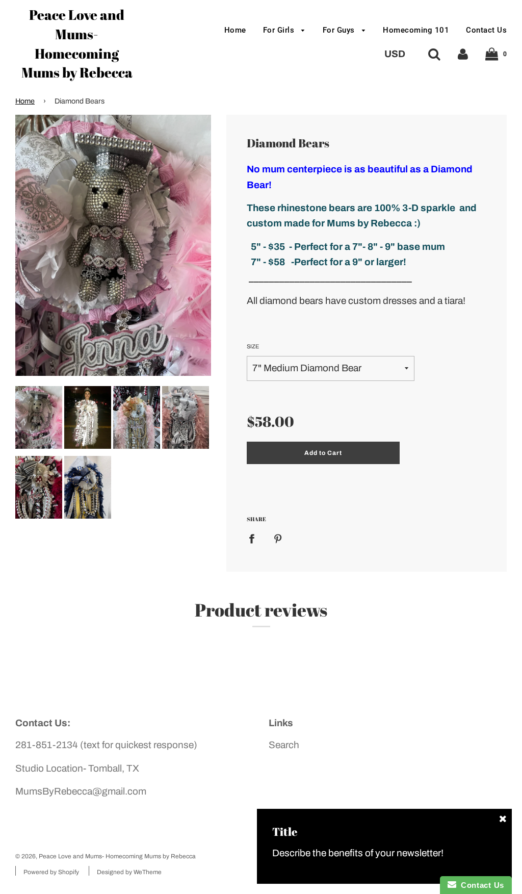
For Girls (280, 30)
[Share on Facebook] (255, 538)
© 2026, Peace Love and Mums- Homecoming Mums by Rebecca (105, 856)
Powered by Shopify (51, 872)
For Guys (340, 30)
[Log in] (463, 54)
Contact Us (486, 30)
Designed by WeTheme (129, 872)
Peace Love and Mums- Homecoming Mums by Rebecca (77, 43)
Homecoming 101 (416, 30)
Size (253, 346)
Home (235, 30)
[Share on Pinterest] (278, 538)
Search (284, 744)
